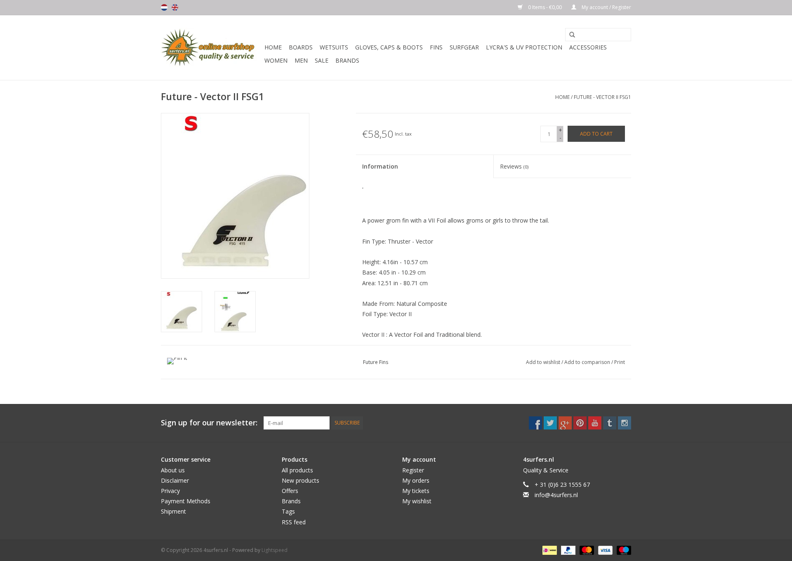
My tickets (415, 491)
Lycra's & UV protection (524, 47)
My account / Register (605, 7)
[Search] (569, 35)
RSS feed (294, 522)
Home (273, 47)
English (175, 7)
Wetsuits (334, 47)
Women (276, 60)
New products (300, 480)
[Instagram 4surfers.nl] (624, 423)
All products (297, 470)
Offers (290, 491)
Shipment (173, 511)
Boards (301, 47)
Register (413, 470)
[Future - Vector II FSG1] (181, 311)
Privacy (170, 491)
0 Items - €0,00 (545, 7)
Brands (347, 60)
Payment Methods (185, 501)
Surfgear (464, 47)
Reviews (514, 166)
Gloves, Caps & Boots (389, 47)
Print (619, 362)
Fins (436, 47)
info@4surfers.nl (556, 495)
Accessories (588, 47)
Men (301, 60)
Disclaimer (175, 480)
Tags (288, 511)
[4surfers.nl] (211, 48)
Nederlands (164, 7)
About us (173, 470)
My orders (415, 480)
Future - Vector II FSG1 (602, 97)
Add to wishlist (543, 362)
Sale (321, 60)
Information (380, 166)
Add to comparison (587, 362)
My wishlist (416, 501)
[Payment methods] (549, 549)
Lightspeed (275, 550)
